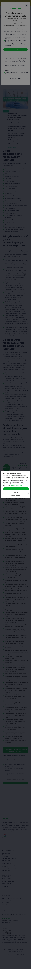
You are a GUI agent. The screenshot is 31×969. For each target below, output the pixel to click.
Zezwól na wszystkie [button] (16, 488)
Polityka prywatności (16, 485)
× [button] (27, 472)
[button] (15, 495)
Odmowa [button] (15, 492)
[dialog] (15, 484)
